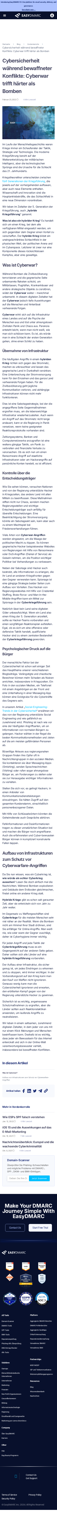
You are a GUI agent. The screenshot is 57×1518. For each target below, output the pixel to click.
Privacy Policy (34, 1495)
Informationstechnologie (11, 1407)
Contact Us (31, 1475)
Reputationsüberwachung (39, 1339)
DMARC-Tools (7, 1326)
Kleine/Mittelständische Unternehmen (11, 1374)
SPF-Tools (5, 1330)
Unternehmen (7, 1381)
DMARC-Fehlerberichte (38, 1326)
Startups (5, 1369)
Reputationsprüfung (9, 1339)
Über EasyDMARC (8, 1434)
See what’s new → (29, 10)
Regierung (5, 1412)
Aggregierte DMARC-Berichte (41, 1321)
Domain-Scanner (8, 1321)
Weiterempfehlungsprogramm (41, 1374)
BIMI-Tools (6, 1335)
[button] (4, 15)
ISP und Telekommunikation (40, 1370)
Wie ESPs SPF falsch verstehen (23, 1117)
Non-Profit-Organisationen (11, 1394)
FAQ (3, 1451)
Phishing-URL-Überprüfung (11, 1344)
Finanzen (5, 1390)
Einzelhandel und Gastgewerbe (13, 1416)
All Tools (5, 1315)
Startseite (6, 44)
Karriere (5, 1438)
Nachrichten (34, 1396)
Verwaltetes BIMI (36, 1348)
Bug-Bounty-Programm (10, 1455)
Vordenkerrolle (33, 44)
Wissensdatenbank (37, 1392)
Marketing (5, 1385)
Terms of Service (9, 1495)
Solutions (6, 1362)
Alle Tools (5, 1352)
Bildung (4, 1403)
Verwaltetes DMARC (37, 1343)
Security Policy (8, 1498)
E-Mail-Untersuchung (38, 1334)
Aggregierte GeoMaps (38, 1330)
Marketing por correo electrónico (14, 1421)
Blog (18, 44)
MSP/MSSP (34, 1365)
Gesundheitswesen (9, 1399)
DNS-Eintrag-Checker (9, 1348)
